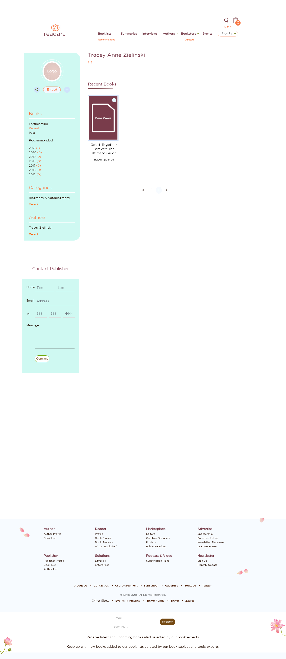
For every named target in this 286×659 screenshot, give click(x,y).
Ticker (175, 600)
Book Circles (103, 538)
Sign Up (228, 33)
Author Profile (52, 534)
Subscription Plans (157, 560)
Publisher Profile (54, 560)
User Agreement (126, 585)
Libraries (100, 560)
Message (32, 325)
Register (167, 621)
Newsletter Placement (211, 542)
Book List (50, 538)
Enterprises (102, 565)
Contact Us (101, 585)
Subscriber (151, 585)
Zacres (190, 600)
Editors (150, 534)
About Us (80, 585)
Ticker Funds (155, 600)
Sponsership (205, 534)
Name (30, 287)
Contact (42, 358)
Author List (51, 569)
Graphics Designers (158, 538)
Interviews (149, 33)
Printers (151, 542)
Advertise (171, 585)
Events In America (127, 600)
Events (207, 33)
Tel (28, 314)
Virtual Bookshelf (105, 546)
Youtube (190, 585)
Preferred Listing (207, 538)
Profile (99, 534)
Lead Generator (207, 546)
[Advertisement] (54, 450)
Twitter (207, 585)
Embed (52, 89)
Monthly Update (207, 565)
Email (30, 300)
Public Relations (156, 546)
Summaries (129, 33)
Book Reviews (104, 542)
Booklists (104, 33)
